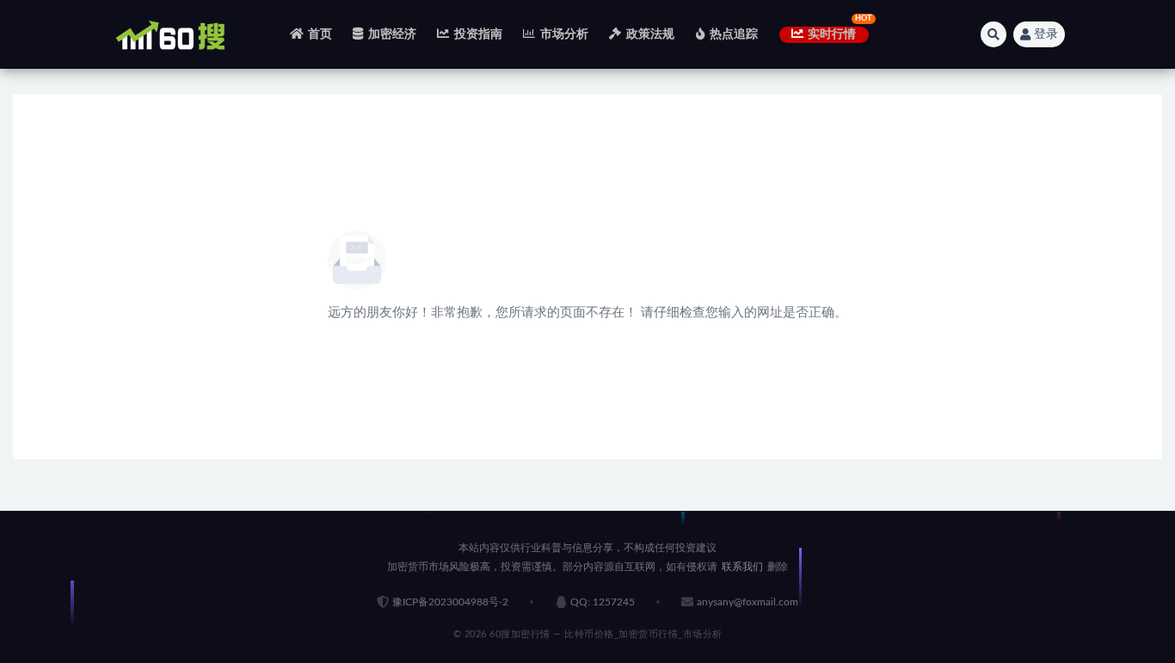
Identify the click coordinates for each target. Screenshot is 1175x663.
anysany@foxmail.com (747, 602)
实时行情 (832, 34)
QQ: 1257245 (602, 602)
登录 (1046, 34)
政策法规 (650, 34)
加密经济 (392, 34)
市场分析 (564, 34)
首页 (320, 34)
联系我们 (742, 567)
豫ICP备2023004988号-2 (450, 602)
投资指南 (478, 34)
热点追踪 (734, 34)
